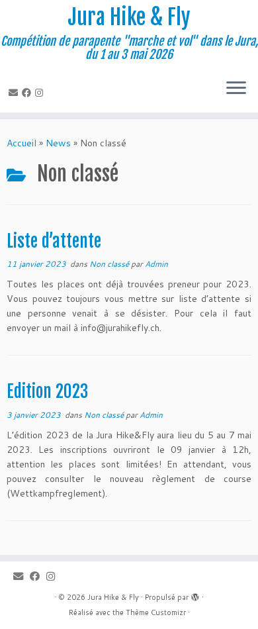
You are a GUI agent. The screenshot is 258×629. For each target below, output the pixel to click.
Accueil (21, 143)
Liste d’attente (54, 241)
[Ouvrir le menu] (236, 89)
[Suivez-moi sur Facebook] (28, 92)
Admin (156, 263)
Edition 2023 (47, 391)
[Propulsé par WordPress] (195, 594)
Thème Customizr (156, 612)
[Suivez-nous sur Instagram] (41, 92)
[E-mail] (15, 92)
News (58, 143)
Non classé (110, 263)
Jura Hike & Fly (129, 17)
